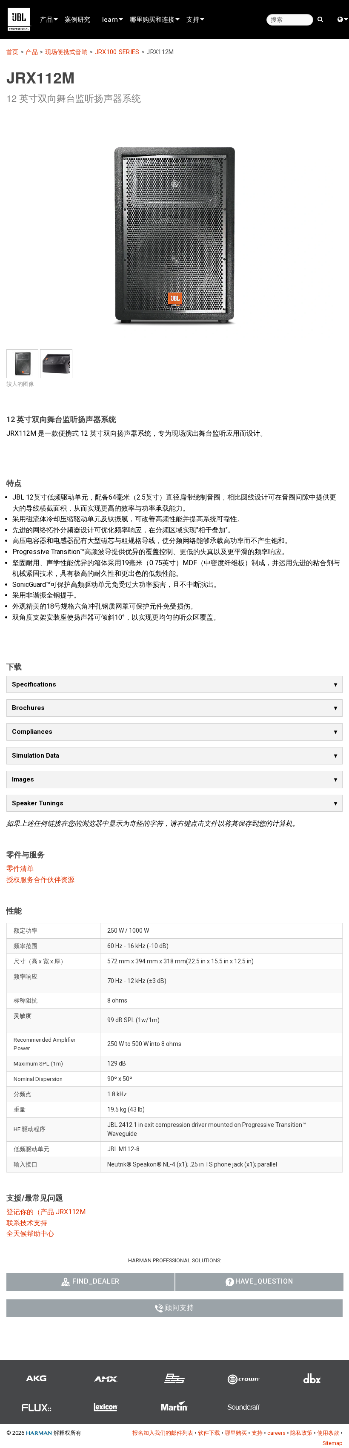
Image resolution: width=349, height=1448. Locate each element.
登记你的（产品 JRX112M (46, 1212)
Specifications (34, 684)
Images (23, 779)
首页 (12, 52)
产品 (46, 19)
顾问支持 (179, 1308)
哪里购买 (236, 1433)
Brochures (28, 708)
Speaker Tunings (37, 803)
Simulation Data (35, 755)
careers (276, 1433)
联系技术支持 (26, 1223)
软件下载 (209, 1433)
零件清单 (20, 869)
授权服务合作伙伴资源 (40, 880)
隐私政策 (301, 1433)
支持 (192, 19)
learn (110, 19)
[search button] (320, 19)
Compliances (32, 731)
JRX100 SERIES (117, 52)
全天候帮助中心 (30, 1234)
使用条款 (328, 1433)
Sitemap (333, 1443)
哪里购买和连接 (152, 19)
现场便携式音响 (66, 52)
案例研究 (77, 19)
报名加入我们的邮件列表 (162, 1433)
